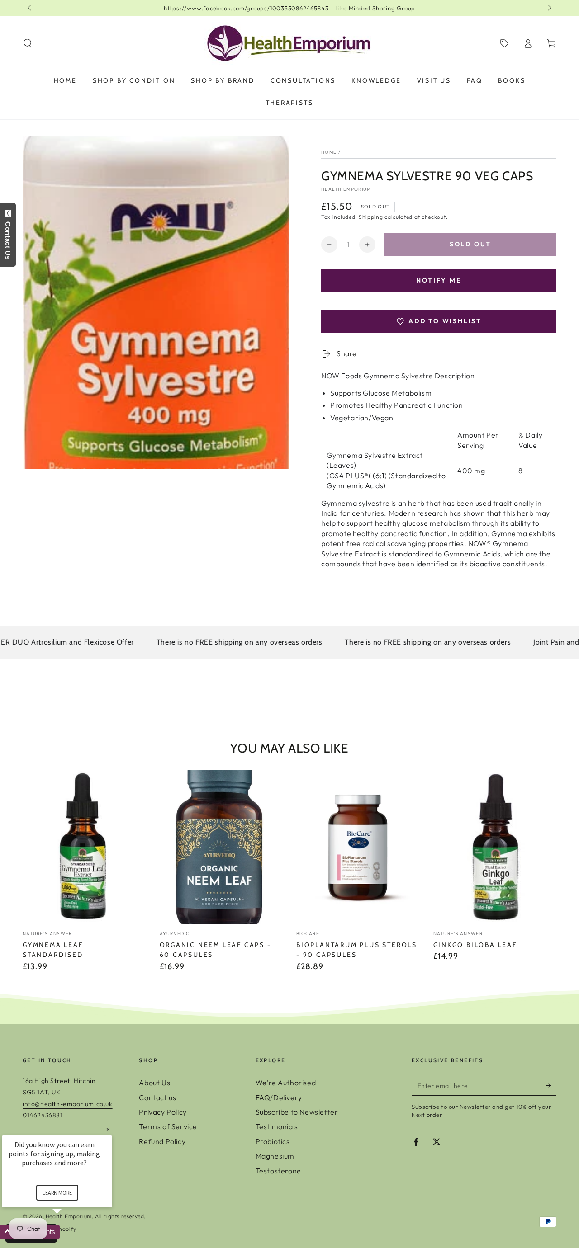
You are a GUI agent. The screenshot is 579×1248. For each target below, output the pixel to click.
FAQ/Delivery (279, 1097)
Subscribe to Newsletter (297, 1111)
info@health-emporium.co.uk (68, 1104)
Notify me (438, 280)
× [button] (108, 1129)
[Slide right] (548, 8)
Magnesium (275, 1155)
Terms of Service (168, 1126)
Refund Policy (162, 1141)
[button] (27, 43)
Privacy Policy (162, 1111)
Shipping (371, 216)
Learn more (57, 1192)
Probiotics (273, 1141)
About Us (154, 1082)
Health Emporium (346, 189)
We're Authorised (286, 1082)
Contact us (157, 1097)
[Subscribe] (551, 1085)
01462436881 (43, 1115)
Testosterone (278, 1170)
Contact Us (8, 238)
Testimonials (277, 1126)
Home (329, 152)
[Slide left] (30, 8)
